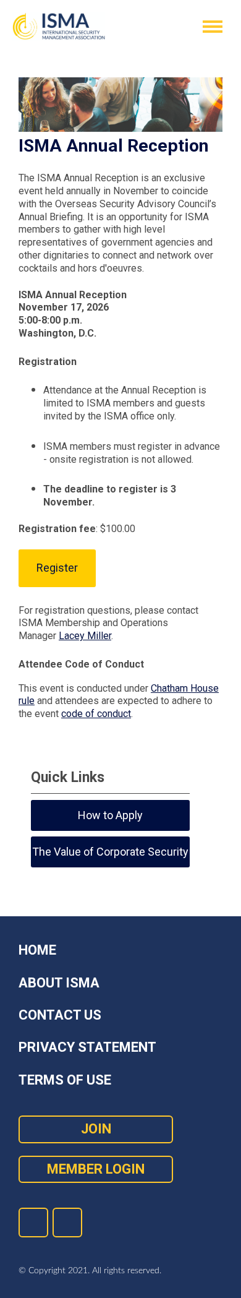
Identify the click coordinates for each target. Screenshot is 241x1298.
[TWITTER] (67, 1222)
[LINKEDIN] (33, 1222)
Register (57, 567)
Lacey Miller (85, 636)
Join (96, 1129)
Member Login (96, 1169)
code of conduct (96, 714)
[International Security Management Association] (58, 26)
